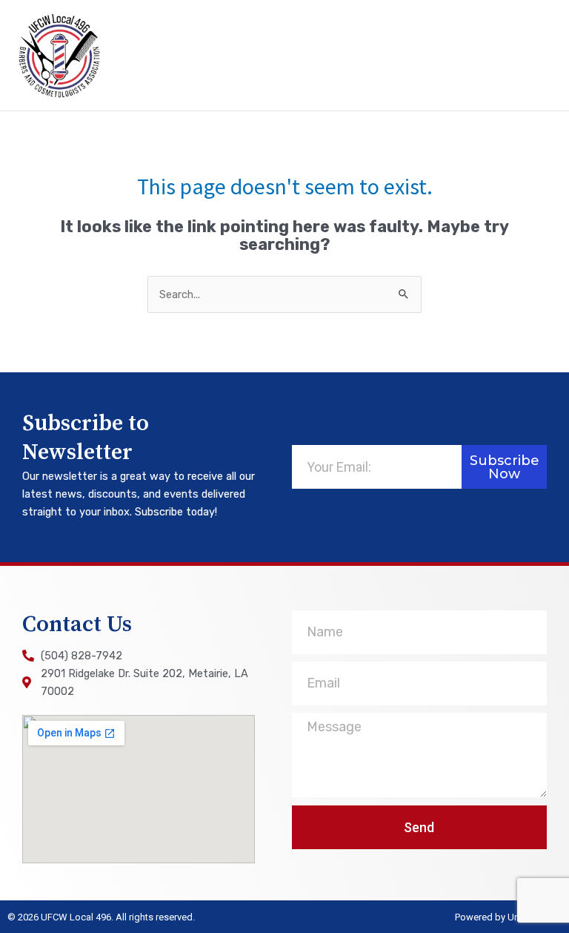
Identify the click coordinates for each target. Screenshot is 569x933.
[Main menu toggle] (537, 56)
